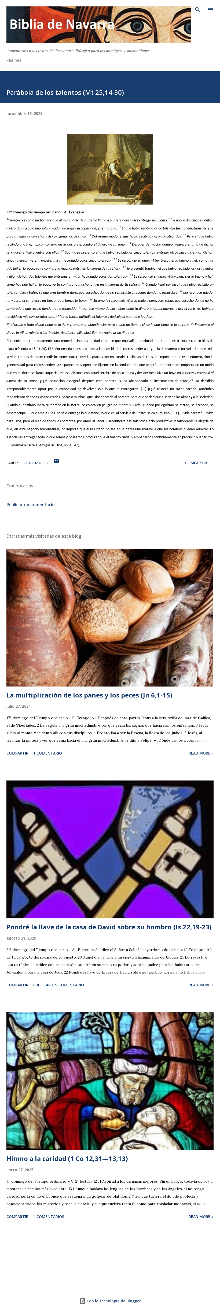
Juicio (27, 462)
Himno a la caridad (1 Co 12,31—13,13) (67, 1158)
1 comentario (47, 753)
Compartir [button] (196, 462)
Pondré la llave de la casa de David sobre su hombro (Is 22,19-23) (109, 926)
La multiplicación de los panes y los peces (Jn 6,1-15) (89, 695)
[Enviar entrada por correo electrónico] (56, 462)
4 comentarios (48, 1216)
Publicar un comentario (30, 504)
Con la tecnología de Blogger (113, 1300)
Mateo (41, 462)
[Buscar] (197, 9)
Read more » (201, 753)
